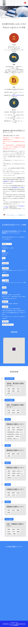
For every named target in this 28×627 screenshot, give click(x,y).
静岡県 (8, 453)
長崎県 (18, 529)
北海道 (8, 388)
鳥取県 (8, 492)
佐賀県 (13, 529)
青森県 (13, 388)
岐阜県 (18, 453)
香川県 (13, 510)
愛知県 (13, 453)
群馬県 (18, 427)
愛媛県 (18, 510)
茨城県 (8, 427)
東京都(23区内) (20, 429)
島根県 (13, 492)
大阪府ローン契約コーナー (17, 471)
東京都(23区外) (10, 436)
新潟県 (8, 410)
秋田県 (13, 390)
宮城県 (8, 390)
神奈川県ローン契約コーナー (13, 438)
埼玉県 (8, 429)
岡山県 (18, 492)
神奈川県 (17, 436)
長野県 (13, 410)
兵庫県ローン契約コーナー (17, 473)
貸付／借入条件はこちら (8, 324)
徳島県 (8, 510)
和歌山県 (9, 477)
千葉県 (13, 429)
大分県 (13, 531)
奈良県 (18, 475)
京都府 (8, 475)
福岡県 (8, 529)
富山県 (13, 412)
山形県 (18, 390)
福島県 (8, 393)
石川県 (8, 412)
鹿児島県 (9, 533)
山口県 (13, 494)
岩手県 (18, 388)
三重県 (8, 455)
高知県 (8, 512)
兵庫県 (8, 473)
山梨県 (18, 412)
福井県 (18, 410)
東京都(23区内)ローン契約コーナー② (15, 434)
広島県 (8, 494)
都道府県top (5, 321)
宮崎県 (18, 531)
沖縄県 (14, 533)
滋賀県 (13, 475)
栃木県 (13, 427)
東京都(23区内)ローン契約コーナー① (15, 431)
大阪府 (8, 471)
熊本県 (8, 531)
